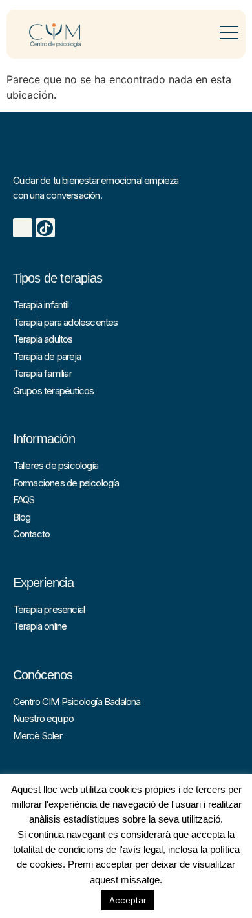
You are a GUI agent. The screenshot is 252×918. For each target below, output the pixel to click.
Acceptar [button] (128, 900)
